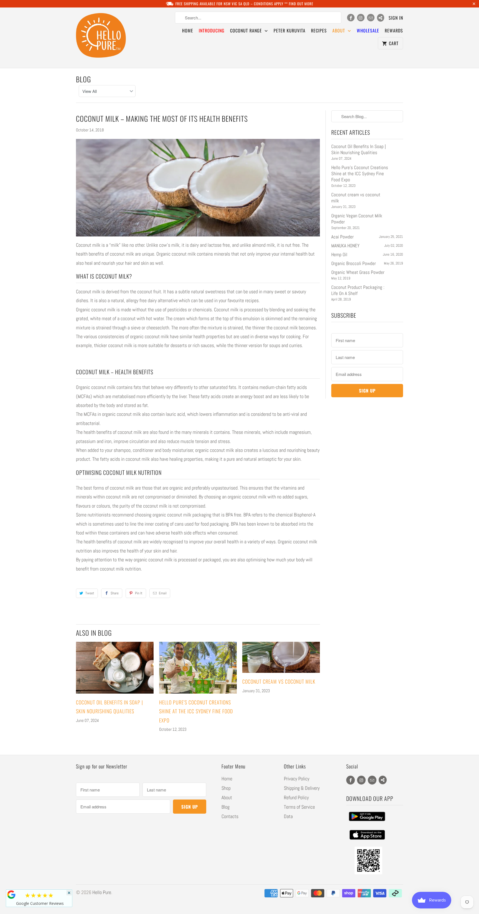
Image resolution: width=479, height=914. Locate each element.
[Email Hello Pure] (370, 17)
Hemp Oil (339, 254)
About (226, 797)
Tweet (89, 593)
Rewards (394, 30)
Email (163, 593)
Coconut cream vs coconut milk (278, 681)
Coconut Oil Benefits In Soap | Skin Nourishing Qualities (358, 149)
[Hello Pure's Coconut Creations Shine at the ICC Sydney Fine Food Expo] (198, 668)
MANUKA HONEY (345, 246)
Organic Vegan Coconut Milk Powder (356, 219)
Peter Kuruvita (289, 30)
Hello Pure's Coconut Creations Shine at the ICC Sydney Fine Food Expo (196, 711)
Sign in (396, 18)
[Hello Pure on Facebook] (351, 17)
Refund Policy (296, 797)
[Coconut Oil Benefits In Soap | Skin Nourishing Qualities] (115, 668)
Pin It (138, 593)
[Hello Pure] (101, 38)
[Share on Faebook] (380, 18)
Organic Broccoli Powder (353, 263)
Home (187, 30)
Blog (83, 79)
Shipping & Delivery (302, 788)
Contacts (229, 816)
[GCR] (11, 895)
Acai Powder (342, 237)
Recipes (319, 30)
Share (115, 593)
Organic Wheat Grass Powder (357, 272)
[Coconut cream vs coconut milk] (281, 657)
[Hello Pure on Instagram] (361, 17)
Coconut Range (246, 30)
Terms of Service (299, 807)
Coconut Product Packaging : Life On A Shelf (357, 290)
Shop (226, 788)
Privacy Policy (296, 778)
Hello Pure (101, 892)
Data (288, 816)
